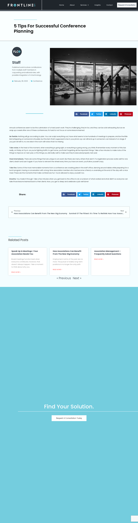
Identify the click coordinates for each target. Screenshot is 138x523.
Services (83, 5)
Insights (97, 5)
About (72, 5)
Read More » (16, 272)
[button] (81, 114)
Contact (109, 5)
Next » (77, 278)
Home (61, 5)
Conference (37, 81)
